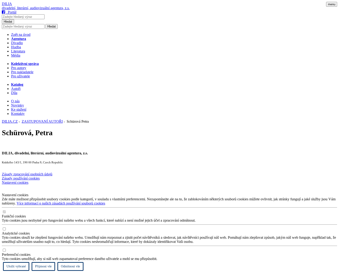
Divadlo (17, 43)
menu (331, 4)
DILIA (7, 4)
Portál (11, 12)
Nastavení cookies (15, 182)
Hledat (8, 21)
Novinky (17, 105)
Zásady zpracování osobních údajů (27, 174)
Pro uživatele (20, 76)
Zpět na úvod (20, 35)
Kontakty (18, 114)
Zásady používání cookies (21, 178)
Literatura (18, 51)
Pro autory (18, 68)
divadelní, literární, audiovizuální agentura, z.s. (36, 8)
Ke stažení (18, 109)
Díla (14, 93)
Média (15, 55)
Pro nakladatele (22, 72)
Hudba (16, 47)
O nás (15, 101)
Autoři (16, 89)
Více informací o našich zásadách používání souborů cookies (61, 203)
